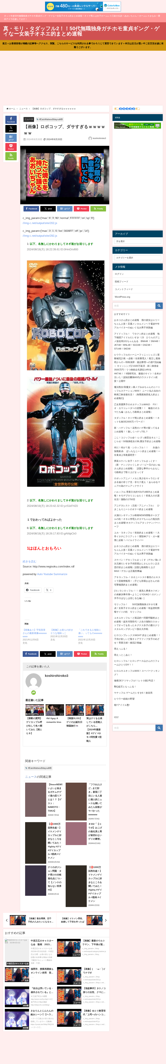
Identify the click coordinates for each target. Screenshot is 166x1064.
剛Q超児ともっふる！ (125, 686)
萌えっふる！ (121, 649)
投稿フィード (121, 281)
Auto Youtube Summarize (52, 574)
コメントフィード (124, 289)
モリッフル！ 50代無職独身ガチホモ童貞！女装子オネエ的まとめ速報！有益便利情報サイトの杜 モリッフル (137, 608)
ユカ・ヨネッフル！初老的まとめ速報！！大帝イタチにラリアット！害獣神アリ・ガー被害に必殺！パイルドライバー (137, 536)
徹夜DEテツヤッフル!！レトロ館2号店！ (134, 680)
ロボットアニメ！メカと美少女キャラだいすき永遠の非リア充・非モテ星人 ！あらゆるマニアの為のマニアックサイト (137, 482)
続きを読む (29, 561)
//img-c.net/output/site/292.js (40, 235)
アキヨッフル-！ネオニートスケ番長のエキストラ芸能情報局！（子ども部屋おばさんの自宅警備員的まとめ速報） (137, 581)
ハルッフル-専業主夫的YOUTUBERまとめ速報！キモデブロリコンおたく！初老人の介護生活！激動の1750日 (137, 495)
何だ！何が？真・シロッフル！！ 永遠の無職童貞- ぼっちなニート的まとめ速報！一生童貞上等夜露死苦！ (137, 451)
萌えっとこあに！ (123, 655)
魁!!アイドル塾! (122, 705)
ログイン (119, 274)
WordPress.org (122, 297)
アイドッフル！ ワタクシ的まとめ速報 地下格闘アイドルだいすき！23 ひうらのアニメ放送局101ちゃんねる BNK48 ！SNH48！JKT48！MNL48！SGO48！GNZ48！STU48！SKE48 (137, 341)
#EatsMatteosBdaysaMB (51, 119)
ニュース (29, 119)
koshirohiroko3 (99, 138)
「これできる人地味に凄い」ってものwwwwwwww (90, 633)
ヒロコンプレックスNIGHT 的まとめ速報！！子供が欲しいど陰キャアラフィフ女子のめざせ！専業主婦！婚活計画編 (137, 639)
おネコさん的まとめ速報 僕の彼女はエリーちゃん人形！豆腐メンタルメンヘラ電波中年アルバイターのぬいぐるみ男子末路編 (137, 324)
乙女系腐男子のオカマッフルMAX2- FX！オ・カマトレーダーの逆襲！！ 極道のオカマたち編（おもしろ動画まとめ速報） (137, 408)
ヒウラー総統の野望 (124, 699)
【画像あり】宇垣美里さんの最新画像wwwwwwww (35, 633)
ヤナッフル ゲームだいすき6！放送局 (133, 693)
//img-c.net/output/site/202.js (40, 223)
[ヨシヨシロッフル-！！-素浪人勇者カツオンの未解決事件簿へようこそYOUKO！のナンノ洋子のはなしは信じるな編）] (137, 594)
